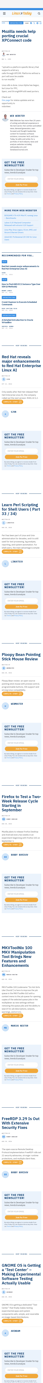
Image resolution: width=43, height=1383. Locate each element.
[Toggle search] (39, 13)
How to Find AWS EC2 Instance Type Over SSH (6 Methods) (21, 285)
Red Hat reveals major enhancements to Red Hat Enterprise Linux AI (20, 267)
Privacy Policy (18, 194)
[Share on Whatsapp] (41, 23)
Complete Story (11, 402)
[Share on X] (34, 23)
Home (3, 23)
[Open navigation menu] (4, 13)
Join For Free (21, 185)
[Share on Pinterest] (37, 23)
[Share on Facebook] (31, 23)
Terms (9, 194)
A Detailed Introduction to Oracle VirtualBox (17, 321)
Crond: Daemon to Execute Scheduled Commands (19, 303)
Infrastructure (16, 23)
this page (6, 100)
